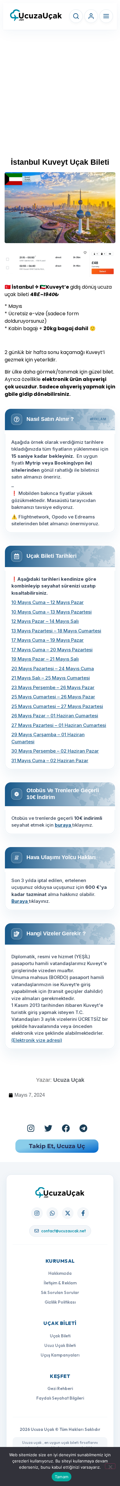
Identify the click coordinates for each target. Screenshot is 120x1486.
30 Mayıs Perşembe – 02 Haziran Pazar (55, 751)
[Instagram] (31, 1128)
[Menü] (106, 16)
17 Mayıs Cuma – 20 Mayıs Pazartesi (52, 650)
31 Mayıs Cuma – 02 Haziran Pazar (49, 760)
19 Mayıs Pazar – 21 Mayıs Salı (45, 659)
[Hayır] (110, 1466)
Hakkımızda (60, 1273)
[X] (68, 1213)
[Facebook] (66, 1128)
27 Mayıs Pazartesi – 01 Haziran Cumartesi (58, 725)
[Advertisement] (60, 96)
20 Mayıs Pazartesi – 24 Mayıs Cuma (52, 668)
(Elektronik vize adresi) (36, 1040)
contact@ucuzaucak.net (63, 1230)
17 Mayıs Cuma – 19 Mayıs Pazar (47, 640)
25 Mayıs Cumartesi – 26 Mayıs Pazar (53, 697)
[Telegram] (83, 1128)
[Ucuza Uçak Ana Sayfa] (60, 1192)
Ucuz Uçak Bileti (60, 1345)
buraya (63, 825)
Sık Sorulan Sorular (60, 1292)
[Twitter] (48, 1128)
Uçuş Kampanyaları (60, 1355)
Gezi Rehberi (60, 1388)
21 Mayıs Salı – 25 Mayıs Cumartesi (50, 678)
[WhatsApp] (52, 1213)
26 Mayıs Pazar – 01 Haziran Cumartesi (54, 716)
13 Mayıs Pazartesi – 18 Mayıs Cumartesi (56, 631)
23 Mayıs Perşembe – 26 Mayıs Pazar (52, 687)
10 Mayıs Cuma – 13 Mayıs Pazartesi (51, 612)
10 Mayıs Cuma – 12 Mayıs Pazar (47, 602)
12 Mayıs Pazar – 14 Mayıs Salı (45, 621)
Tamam (61, 1476)
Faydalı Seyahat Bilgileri (60, 1398)
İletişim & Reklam (60, 1283)
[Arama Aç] (76, 16)
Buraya (20, 901)
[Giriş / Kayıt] (91, 16)
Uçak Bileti (60, 1336)
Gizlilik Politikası (60, 1302)
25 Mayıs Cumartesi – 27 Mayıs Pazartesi (57, 706)
